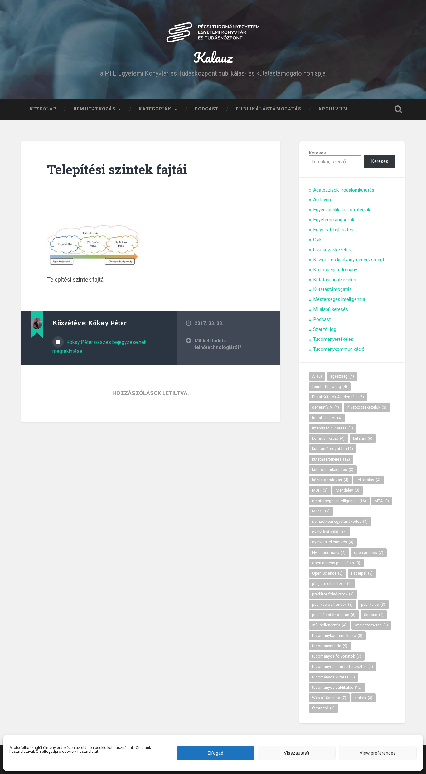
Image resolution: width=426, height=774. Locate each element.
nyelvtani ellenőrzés (332, 542)
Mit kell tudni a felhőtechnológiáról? (218, 344)
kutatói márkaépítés (332, 470)
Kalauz (212, 57)
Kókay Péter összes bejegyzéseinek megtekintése (99, 346)
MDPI (319, 490)
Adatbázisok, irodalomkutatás (343, 190)
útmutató (323, 708)
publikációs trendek (332, 604)
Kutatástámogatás (332, 289)
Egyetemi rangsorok (333, 220)
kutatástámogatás (332, 449)
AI (317, 376)
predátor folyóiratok (333, 594)
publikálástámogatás (334, 615)
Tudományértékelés (333, 339)
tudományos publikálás (337, 687)
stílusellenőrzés (329, 625)
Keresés (317, 153)
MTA (382, 501)
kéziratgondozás (330, 480)
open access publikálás (336, 563)
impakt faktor (327, 418)
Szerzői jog (324, 329)
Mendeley (347, 490)
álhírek (363, 698)
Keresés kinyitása (398, 109)
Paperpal (362, 573)
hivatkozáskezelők (332, 249)
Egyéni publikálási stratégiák (341, 210)
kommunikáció (328, 438)
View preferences (378, 753)
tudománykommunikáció (337, 636)
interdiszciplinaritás (332, 428)
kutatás (362, 438)
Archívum (333, 109)
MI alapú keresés (330, 309)
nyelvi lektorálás (329, 532)
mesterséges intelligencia (339, 501)
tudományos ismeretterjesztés (342, 666)
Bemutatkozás (94, 109)
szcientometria (371, 625)
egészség (342, 376)
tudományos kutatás (333, 677)
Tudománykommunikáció (339, 349)
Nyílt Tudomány (329, 553)
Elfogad (215, 753)
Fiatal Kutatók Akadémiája (338, 397)
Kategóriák (155, 109)
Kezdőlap (43, 109)
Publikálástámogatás (268, 109)
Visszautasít (296, 753)
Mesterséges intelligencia (339, 299)
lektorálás (368, 480)
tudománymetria (329, 646)
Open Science (327, 573)
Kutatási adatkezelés (334, 279)
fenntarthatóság (329, 387)
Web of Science (329, 698)
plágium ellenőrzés (332, 583)
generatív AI (325, 407)
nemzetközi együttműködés (340, 521)
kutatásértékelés (331, 459)
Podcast (207, 109)
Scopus (374, 615)
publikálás (373, 604)
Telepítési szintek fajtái (117, 169)
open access (368, 553)
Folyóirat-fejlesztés (333, 230)
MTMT (321, 511)
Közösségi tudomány (335, 269)
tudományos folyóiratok (336, 656)
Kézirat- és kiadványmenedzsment (348, 259)
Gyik (317, 239)
